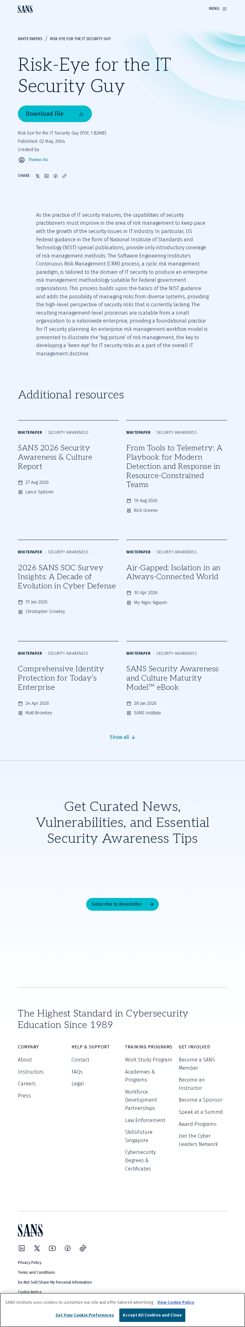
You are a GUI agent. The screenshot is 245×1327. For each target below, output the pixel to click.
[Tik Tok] (83, 1248)
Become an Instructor (192, 1084)
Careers (27, 1084)
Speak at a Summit (201, 1112)
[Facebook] (67, 1248)
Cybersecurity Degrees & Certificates (140, 1160)
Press (24, 1096)
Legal (77, 1084)
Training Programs (149, 1047)
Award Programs (198, 1124)
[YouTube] (52, 1248)
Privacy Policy (29, 1262)
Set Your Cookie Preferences (85, 1315)
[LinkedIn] (22, 1248)
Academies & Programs (140, 1076)
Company (28, 1047)
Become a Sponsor (200, 1100)
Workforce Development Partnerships (141, 1100)
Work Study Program (148, 1060)
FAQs (77, 1072)
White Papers (30, 39)
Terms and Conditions (36, 1272)
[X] (37, 1248)
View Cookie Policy (175, 1302)
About (25, 1060)
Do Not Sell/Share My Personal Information (55, 1282)
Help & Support (90, 1047)
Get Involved (194, 1047)
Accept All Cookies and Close (152, 1315)
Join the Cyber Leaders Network (198, 1140)
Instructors (31, 1072)
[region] (122, 1310)
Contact (80, 1060)
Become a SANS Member (197, 1064)
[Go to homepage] (25, 9)
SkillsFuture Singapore (138, 1136)
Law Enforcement (145, 1120)
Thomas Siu (38, 160)
